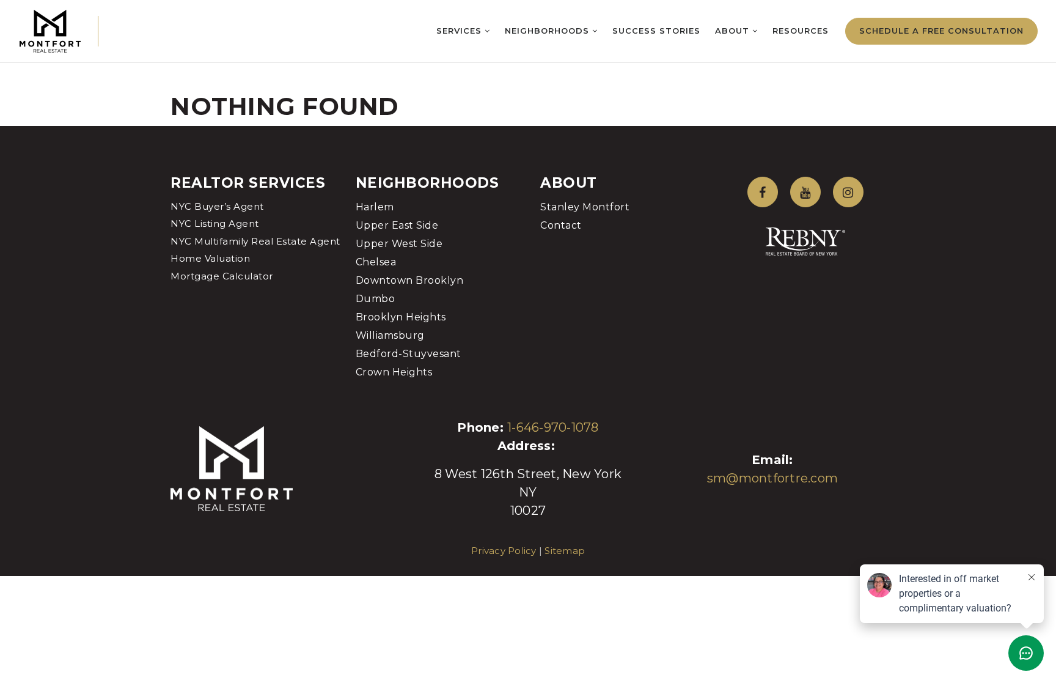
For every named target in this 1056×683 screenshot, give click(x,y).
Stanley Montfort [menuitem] (584, 207)
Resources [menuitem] (800, 30)
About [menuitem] (733, 30)
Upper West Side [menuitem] (399, 243)
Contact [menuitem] (561, 225)
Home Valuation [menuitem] (210, 258)
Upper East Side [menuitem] (397, 225)
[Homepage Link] (50, 30)
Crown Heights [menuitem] (394, 372)
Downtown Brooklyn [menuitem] (410, 280)
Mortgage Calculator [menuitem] (221, 276)
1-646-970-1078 (553, 427)
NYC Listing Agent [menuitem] (214, 223)
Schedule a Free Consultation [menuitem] (941, 30)
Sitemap (564, 550)
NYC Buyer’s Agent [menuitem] (217, 206)
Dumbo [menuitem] (375, 299)
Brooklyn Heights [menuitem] (401, 317)
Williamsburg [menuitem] (390, 335)
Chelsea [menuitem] (376, 262)
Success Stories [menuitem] (656, 30)
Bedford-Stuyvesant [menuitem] (408, 354)
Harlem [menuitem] (375, 207)
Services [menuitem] (460, 30)
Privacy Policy (504, 550)
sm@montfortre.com (772, 478)
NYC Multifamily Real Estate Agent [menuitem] (255, 241)
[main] (528, 63)
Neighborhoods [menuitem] (548, 30)
